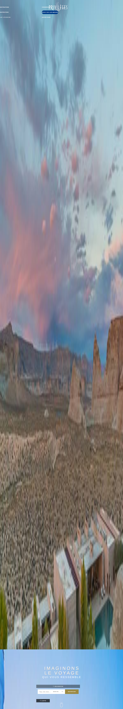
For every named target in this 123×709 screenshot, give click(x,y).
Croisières (45, 7)
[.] (61, 706)
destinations (4, 7)
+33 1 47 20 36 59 (5, 17)
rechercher (72, 691)
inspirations (4, 12)
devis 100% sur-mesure (50, 12)
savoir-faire (46, 17)
